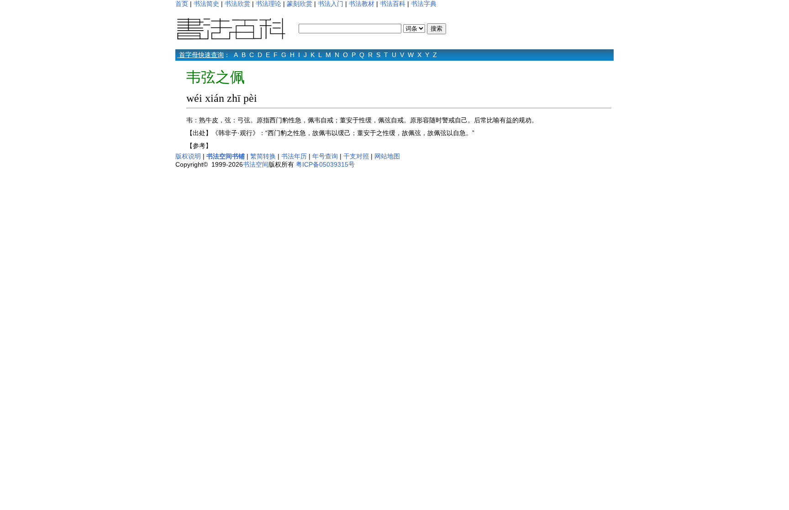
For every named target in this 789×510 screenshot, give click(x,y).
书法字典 (424, 3)
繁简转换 (263, 156)
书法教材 (361, 3)
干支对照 (356, 156)
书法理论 (268, 3)
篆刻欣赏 (299, 3)
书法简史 (206, 3)
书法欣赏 (237, 3)
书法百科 (392, 3)
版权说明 (188, 156)
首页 (181, 3)
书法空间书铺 (225, 156)
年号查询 (325, 156)
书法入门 (330, 3)
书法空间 (255, 164)
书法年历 (294, 156)
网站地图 (387, 156)
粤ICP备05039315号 (325, 164)
